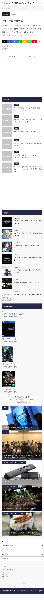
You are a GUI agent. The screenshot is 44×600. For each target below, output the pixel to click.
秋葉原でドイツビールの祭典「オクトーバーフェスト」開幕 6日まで (28, 121)
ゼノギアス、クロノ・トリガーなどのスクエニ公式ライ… (28, 234)
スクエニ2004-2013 (10, 486)
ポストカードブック (9, 364)
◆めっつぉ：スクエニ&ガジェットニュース (18, 3)
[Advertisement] (22, 76)
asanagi (10, 46)
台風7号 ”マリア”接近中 (16, 35)
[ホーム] (22, 541)
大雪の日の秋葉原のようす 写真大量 (25, 131)
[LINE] (19, 41)
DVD (26, 400)
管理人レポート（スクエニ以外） (14, 462)
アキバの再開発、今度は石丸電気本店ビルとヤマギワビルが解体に (28, 109)
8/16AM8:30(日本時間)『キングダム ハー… (26, 282)
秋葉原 (6, 14)
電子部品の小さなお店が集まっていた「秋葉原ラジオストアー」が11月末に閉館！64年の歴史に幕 (28, 169)
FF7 (5, 408)
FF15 (5, 432)
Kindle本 (16, 400)
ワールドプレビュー (9, 389)
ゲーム (31, 400)
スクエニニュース (7, 550)
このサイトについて (7, 545)
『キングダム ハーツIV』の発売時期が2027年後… (27, 259)
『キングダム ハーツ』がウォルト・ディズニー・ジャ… (27, 271)
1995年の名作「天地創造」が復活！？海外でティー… (28, 246)
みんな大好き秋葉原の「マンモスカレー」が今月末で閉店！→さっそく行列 (28, 156)
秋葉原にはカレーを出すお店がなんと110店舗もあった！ (27, 144)
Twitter (20, 582)
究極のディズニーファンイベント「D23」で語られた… (27, 222)
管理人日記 (5, 554)
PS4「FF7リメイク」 (10, 339)
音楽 (21, 400)
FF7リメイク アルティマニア (12, 314)
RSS (23, 582)
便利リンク (5, 558)
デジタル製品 (18, 402)
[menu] (41, 3)
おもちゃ (27, 402)
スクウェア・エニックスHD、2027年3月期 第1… (27, 296)
